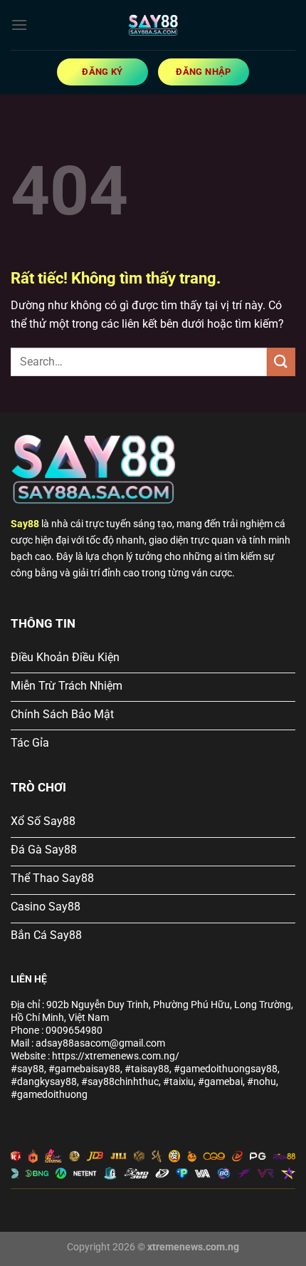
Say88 (25, 524)
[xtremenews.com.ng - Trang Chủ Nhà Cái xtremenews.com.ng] (153, 25)
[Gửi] (281, 361)
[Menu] (19, 24)
